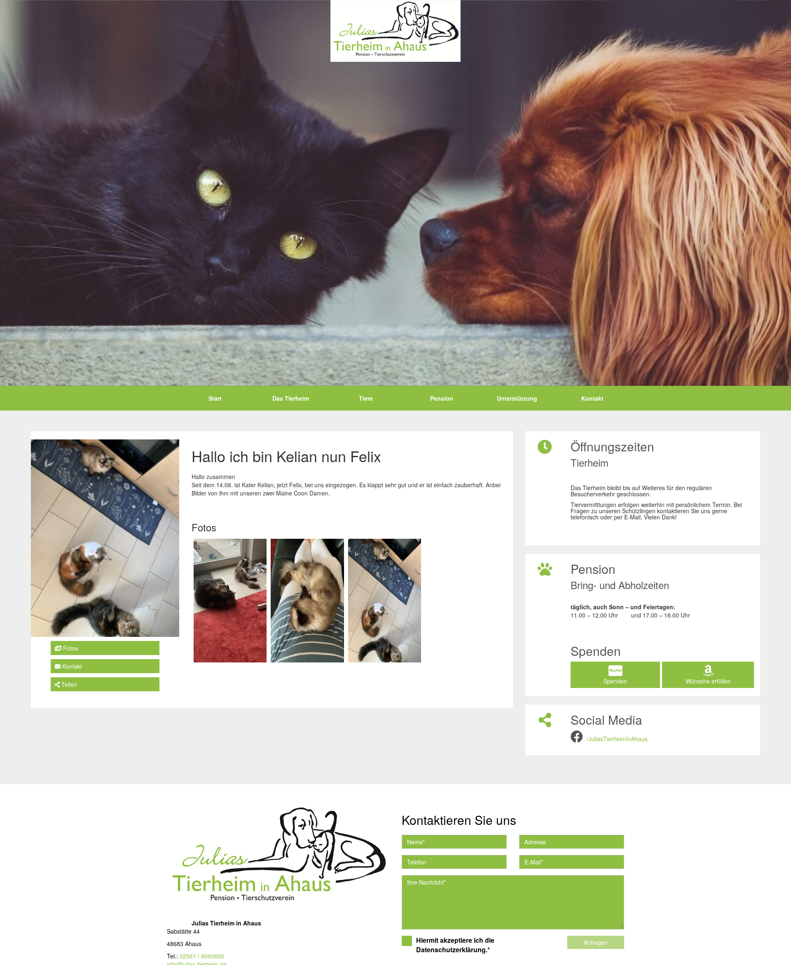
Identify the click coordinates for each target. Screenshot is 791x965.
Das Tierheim (290, 398)
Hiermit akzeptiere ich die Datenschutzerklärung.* (455, 945)
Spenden (615, 681)
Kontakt (592, 398)
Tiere (366, 398)
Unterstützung (517, 398)
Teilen (68, 685)
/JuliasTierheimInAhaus (617, 739)
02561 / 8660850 (202, 956)
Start (215, 398)
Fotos (69, 648)
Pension (441, 398)
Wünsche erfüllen (708, 681)
